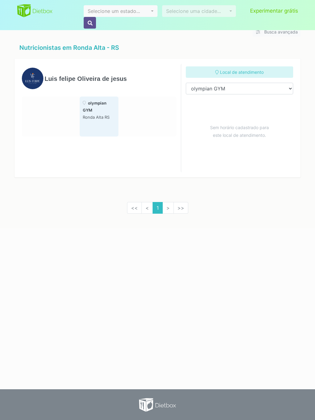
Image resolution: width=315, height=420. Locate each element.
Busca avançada (280, 31)
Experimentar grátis (274, 11)
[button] (121, 11)
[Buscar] (90, 23)
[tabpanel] (99, 117)
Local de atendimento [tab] (241, 72)
